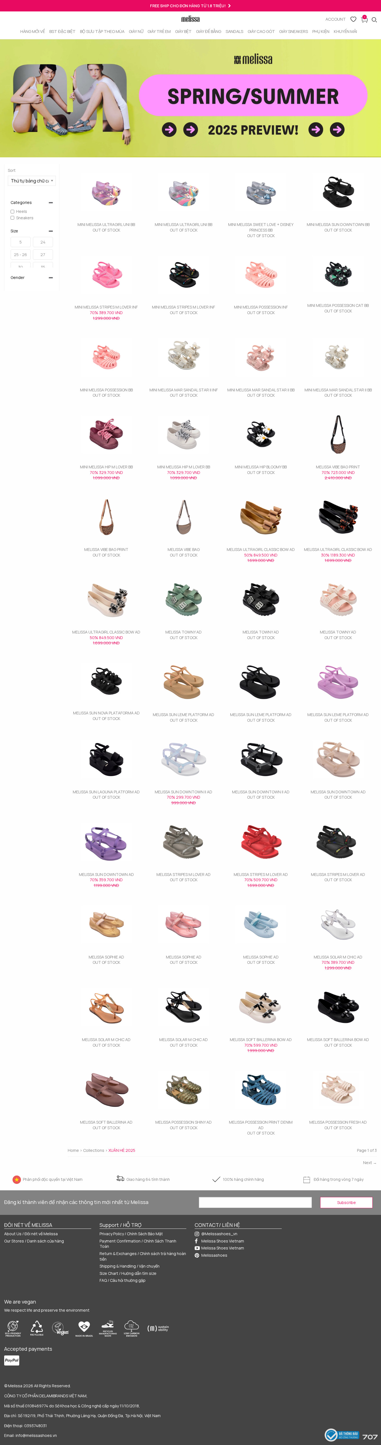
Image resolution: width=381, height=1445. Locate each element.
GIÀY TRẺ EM (159, 31)
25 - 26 (20, 254)
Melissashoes (214, 1255)
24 (42, 242)
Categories (21, 202)
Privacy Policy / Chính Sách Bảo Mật (131, 1233)
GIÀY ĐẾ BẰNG (208, 31)
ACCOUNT (335, 19)
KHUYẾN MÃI (345, 31)
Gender (18, 277)
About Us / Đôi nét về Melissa (31, 1233)
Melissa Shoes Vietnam (222, 1241)
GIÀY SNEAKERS (293, 31)
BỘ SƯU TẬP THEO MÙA (102, 31)
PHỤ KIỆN (320, 31)
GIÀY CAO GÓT (261, 31)
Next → (370, 1162)
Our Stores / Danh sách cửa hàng (34, 1241)
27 (42, 254)
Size (14, 230)
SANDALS (234, 31)
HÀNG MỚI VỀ (32, 31)
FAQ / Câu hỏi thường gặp (123, 1280)
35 (43, 267)
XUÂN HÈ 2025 (121, 1150)
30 (20, 267)
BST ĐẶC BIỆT (62, 31)
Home (73, 1150)
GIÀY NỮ (136, 31)
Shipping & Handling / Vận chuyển (130, 1266)
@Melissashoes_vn (219, 1233)
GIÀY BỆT (183, 31)
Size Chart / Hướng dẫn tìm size (128, 1273)
